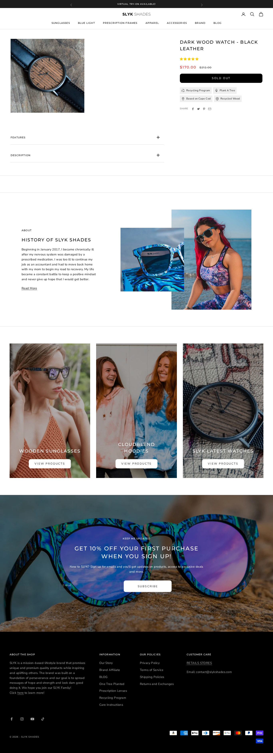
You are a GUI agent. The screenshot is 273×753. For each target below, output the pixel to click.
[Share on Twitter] (198, 108)
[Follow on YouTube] (32, 719)
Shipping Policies (152, 677)
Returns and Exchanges (157, 684)
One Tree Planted (112, 684)
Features (18, 137)
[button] (189, 59)
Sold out (221, 78)
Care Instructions (111, 705)
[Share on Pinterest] (204, 108)
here (20, 693)
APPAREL (152, 22)
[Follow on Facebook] (12, 719)
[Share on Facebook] (192, 108)
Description (21, 155)
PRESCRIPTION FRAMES (120, 23)
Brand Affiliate (109, 670)
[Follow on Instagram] (22, 719)
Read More (29, 288)
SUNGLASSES (61, 22)
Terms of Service (151, 670)
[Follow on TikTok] (43, 719)
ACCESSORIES (177, 22)
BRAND (200, 22)
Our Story (106, 663)
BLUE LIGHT (86, 23)
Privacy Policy (150, 663)
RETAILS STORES (199, 663)
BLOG (217, 23)
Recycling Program (112, 698)
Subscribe (148, 586)
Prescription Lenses (113, 691)
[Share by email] (209, 108)
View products (50, 464)
